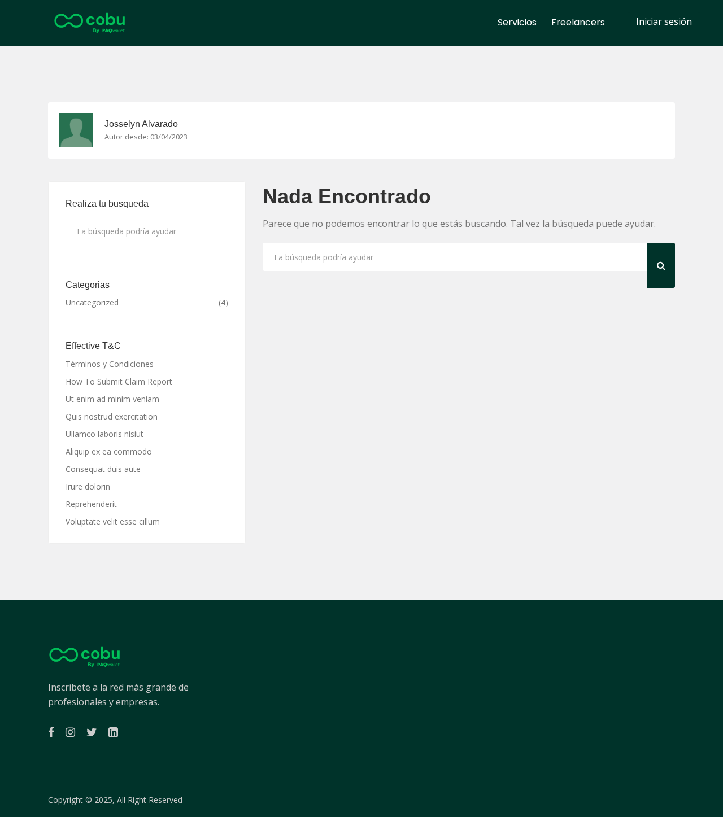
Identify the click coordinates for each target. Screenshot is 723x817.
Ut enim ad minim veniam (112, 399)
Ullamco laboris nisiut (104, 434)
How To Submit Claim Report (119, 381)
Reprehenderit (91, 504)
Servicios (517, 22)
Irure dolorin (88, 486)
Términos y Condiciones (110, 364)
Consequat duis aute (103, 469)
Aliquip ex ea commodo (109, 451)
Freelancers (578, 22)
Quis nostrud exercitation (112, 416)
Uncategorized (92, 303)
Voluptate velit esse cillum (113, 521)
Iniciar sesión (664, 21)
